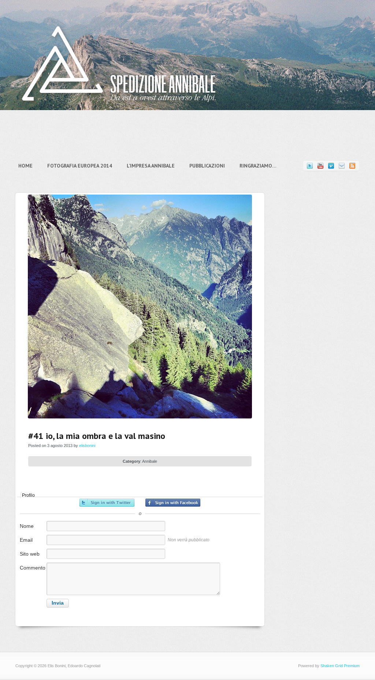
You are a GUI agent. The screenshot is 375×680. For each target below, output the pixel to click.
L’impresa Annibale (151, 165)
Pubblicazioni (207, 165)
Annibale (149, 461)
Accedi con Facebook (172, 503)
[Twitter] (310, 166)
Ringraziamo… (258, 165)
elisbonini (87, 445)
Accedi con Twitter (106, 503)
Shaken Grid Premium (340, 666)
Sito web (30, 554)
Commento (32, 568)
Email (26, 540)
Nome (27, 526)
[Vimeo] (331, 166)
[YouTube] (320, 166)
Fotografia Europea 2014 (79, 165)
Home (25, 165)
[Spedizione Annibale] (119, 107)
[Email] (342, 166)
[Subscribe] (352, 166)
